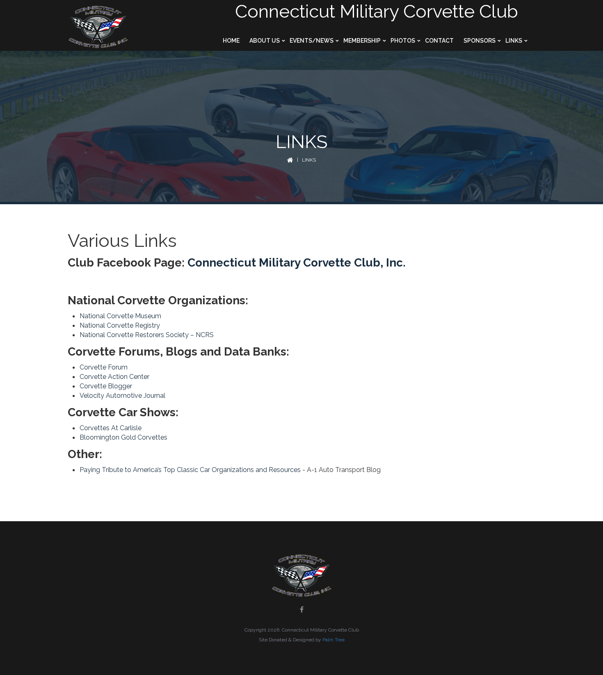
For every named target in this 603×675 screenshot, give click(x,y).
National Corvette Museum (120, 316)
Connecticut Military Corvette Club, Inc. (296, 262)
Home (231, 40)
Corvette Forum (104, 367)
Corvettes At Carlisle (111, 428)
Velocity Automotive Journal (122, 395)
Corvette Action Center (114, 377)
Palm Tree (333, 640)
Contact (439, 40)
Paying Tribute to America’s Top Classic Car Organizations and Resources (190, 470)
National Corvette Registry (120, 325)
